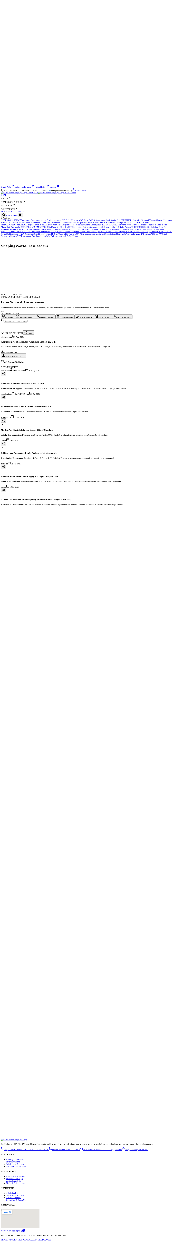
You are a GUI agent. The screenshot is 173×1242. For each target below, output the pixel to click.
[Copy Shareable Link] (3, 374)
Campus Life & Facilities (16, 1166)
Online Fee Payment (23, 187)
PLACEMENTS (8, 211)
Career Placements (13, 1198)
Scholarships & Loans (15, 1164)
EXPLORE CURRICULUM (40, 259)
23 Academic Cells (13, 1181)
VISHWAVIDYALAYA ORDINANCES (34, 1240)
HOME (4, 195)
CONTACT (19, 211)
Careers (53, 187)
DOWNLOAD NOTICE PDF (15, 356)
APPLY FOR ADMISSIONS (13, 259)
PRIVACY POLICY (9, 1240)
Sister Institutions (13, 1162)
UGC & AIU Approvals (15, 1176)
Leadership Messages (14, 1179)
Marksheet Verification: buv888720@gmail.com (102, 1150)
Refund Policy (41, 187)
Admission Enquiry (14, 1193)
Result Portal (6, 187)
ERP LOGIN (80, 190)
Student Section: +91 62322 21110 (66, 1150)
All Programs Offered (14, 1159)
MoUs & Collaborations (15, 1183)
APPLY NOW (12, 215)
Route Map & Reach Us (15, 1200)
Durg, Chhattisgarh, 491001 (136, 1150)
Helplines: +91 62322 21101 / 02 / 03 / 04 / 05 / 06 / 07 (26, 1150)
